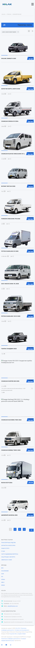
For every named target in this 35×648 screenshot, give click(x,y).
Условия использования (22, 630)
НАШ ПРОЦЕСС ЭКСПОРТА (8, 557)
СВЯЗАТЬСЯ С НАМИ (6, 560)
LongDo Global (21, 633)
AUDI (2, 573)
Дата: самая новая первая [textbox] (9, 32)
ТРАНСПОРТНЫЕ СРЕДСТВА (8, 542)
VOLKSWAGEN (5, 571)
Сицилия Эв (13, 633)
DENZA (3, 585)
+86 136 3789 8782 (14, 603)
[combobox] (10, 32)
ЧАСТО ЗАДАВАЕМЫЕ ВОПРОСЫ (9, 554)
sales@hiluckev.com (13, 606)
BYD (2, 568)
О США (3, 551)
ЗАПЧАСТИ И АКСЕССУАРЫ (8, 545)
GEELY (2, 582)
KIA (2, 576)
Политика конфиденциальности (10, 638)
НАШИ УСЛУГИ (5, 548)
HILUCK (17, 628)
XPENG (3, 579)
